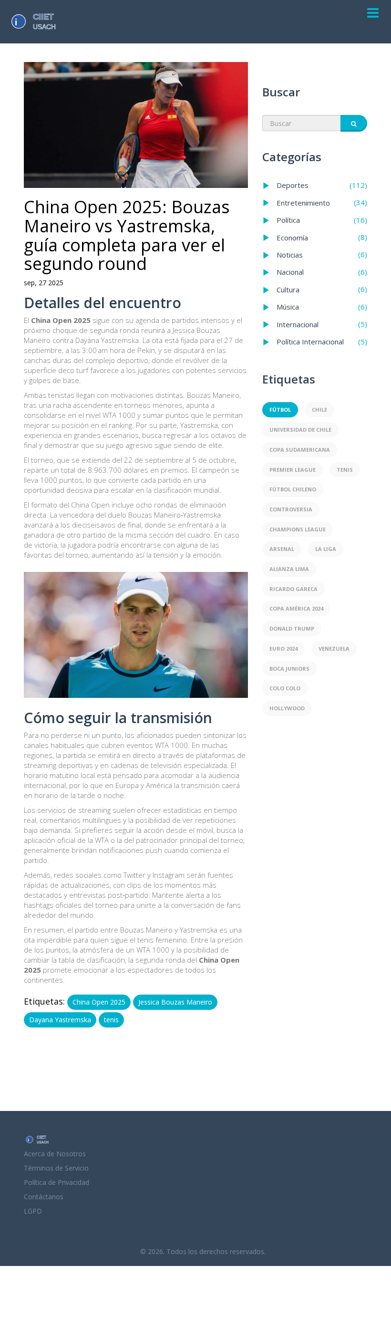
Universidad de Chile (300, 429)
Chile (319, 409)
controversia (290, 509)
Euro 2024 (283, 648)
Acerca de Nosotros (55, 1153)
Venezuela (334, 648)
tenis (111, 1019)
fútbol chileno (292, 489)
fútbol (280, 409)
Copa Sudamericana (299, 449)
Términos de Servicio (56, 1167)
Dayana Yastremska (60, 1019)
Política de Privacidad (56, 1182)
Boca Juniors (289, 668)
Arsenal (281, 548)
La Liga (325, 548)
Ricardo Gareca (293, 588)
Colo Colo (284, 688)
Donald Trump (291, 628)
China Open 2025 (98, 1001)
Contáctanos (43, 1196)
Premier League (292, 469)
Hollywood (287, 708)
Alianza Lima (289, 568)
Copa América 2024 (296, 608)
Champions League (297, 529)
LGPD (33, 1210)
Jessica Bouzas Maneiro (175, 1001)
